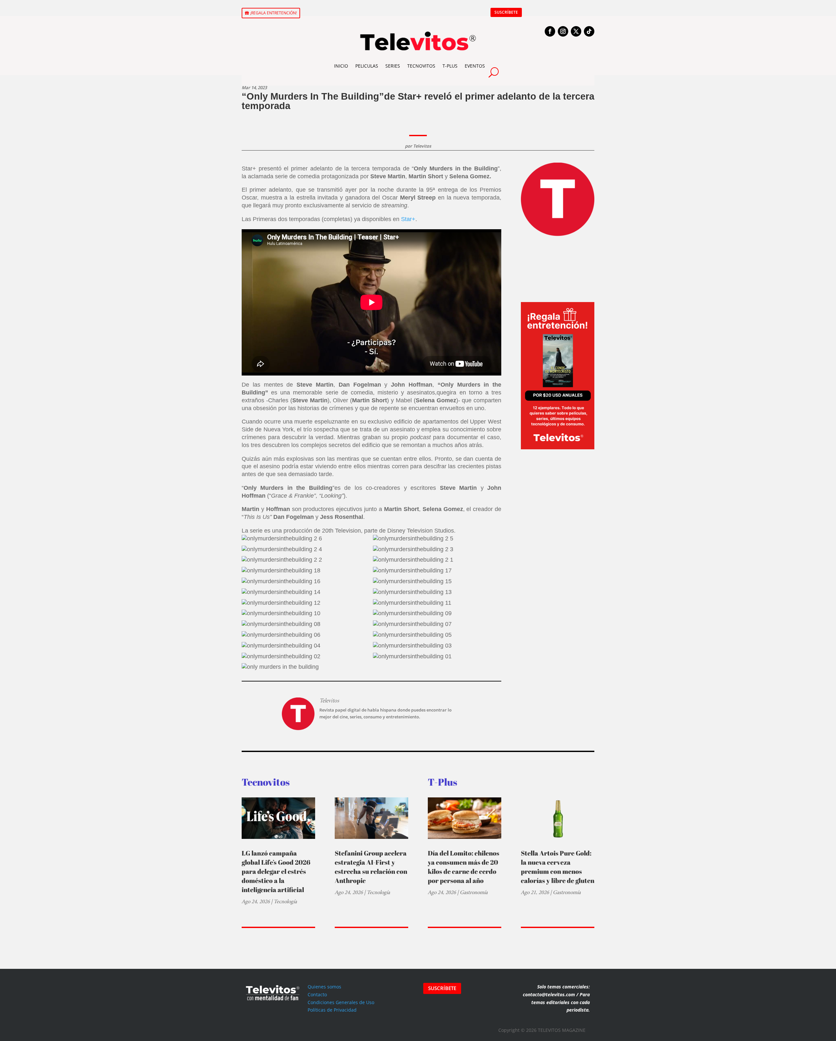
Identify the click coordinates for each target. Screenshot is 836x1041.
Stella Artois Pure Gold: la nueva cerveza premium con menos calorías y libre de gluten (557, 867)
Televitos (422, 146)
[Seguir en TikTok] (589, 31)
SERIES (392, 66)
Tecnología (285, 901)
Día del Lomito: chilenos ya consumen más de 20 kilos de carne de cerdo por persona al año (463, 867)
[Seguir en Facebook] (550, 31)
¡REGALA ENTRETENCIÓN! (273, 13)
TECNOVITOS (421, 66)
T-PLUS (450, 66)
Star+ (408, 219)
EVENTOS (475, 66)
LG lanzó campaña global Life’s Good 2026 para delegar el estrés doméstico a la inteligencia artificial (276, 871)
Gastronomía (474, 892)
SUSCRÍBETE (506, 12)
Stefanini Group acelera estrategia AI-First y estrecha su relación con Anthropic (371, 867)
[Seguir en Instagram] (563, 31)
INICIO (341, 66)
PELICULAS (366, 66)
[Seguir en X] (576, 31)
